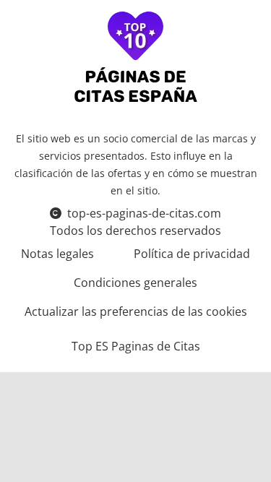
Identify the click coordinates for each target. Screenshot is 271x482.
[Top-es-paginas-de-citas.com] (135, 59)
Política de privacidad (192, 254)
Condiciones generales (135, 283)
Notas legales (57, 254)
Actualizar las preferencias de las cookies (136, 311)
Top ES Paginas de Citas (136, 346)
